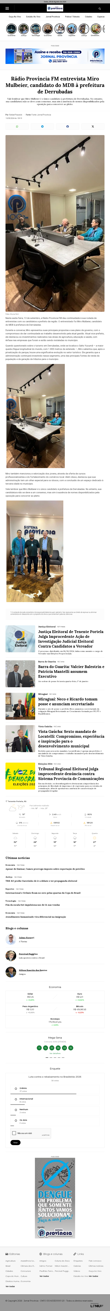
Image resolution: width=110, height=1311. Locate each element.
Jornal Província (53, 16)
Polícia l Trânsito (72, 16)
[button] (47, 1057)
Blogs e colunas (17, 928)
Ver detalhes (55, 1053)
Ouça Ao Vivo (15, 16)
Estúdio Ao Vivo (33, 16)
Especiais (102, 16)
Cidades (88, 16)
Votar (15, 1142)
